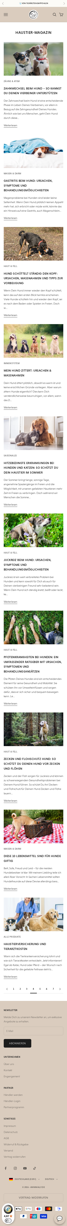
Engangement (12, 1076)
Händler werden (13, 1094)
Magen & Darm (12, 173)
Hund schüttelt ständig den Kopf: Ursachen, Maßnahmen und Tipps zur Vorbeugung (33, 278)
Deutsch (49, 1179)
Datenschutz (10, 1132)
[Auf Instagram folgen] (15, 1168)
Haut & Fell (10, 266)
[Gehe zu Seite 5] (60, 989)
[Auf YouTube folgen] (25, 1168)
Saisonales (10, 455)
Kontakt (8, 1070)
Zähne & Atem (12, 81)
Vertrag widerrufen (15, 1156)
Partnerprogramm (14, 1107)
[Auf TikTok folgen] (34, 1168)
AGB (6, 1138)
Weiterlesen (10, 125)
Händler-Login (12, 1101)
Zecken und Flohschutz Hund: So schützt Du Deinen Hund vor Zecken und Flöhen (32, 763)
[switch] (8, 1221)
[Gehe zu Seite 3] (7, 989)
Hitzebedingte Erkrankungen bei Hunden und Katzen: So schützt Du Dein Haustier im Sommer (31, 467)
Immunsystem (12, 363)
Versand (8, 1150)
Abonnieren (17, 1043)
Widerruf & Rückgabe (16, 1144)
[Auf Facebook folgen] (5, 1168)
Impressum (10, 1125)
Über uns (9, 1064)
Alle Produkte (12, 937)
